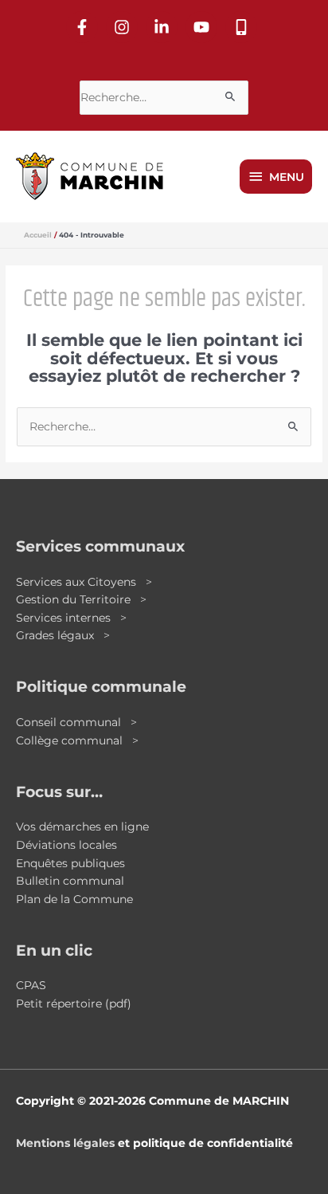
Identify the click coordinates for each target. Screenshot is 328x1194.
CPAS (31, 985)
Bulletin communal (70, 880)
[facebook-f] (84, 27)
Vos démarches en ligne (82, 826)
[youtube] (203, 27)
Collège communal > (77, 740)
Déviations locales (66, 845)
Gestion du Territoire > (81, 599)
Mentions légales (65, 1143)
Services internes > (71, 617)
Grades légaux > (63, 635)
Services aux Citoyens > (84, 581)
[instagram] (124, 27)
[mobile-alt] (243, 27)
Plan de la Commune (74, 899)
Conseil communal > (76, 722)
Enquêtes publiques (70, 863)
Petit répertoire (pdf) (73, 1003)
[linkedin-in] (164, 27)
